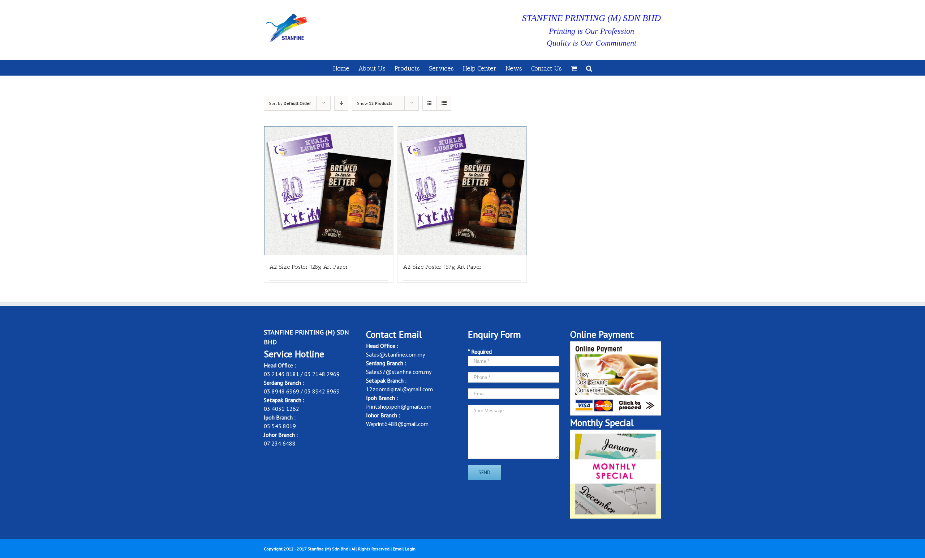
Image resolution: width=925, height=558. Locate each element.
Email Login (404, 548)
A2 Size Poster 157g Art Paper (442, 266)
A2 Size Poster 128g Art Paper (309, 266)
